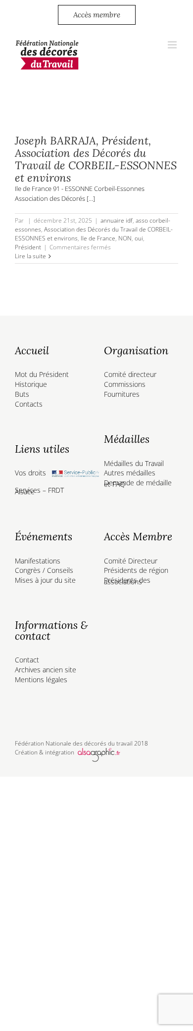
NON (125, 238)
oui (139, 238)
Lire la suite (30, 256)
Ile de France (98, 238)
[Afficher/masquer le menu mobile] (173, 45)
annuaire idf (116, 220)
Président (28, 247)
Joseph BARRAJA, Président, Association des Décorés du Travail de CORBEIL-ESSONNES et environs (96, 159)
